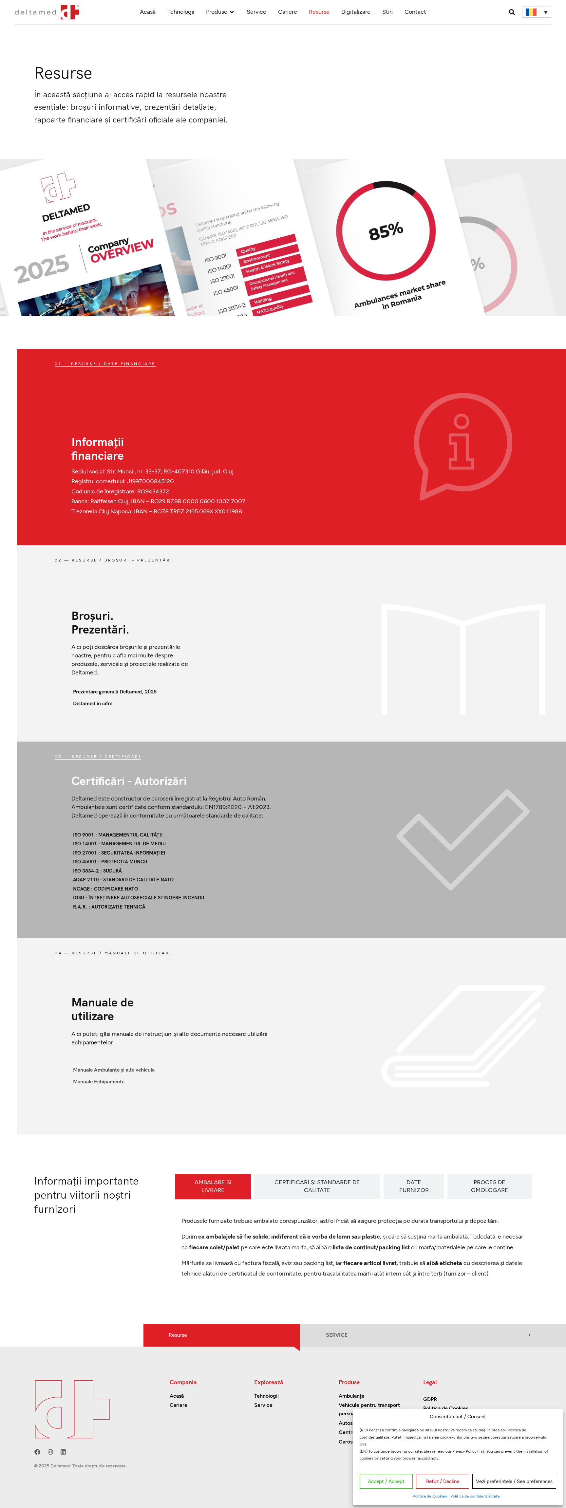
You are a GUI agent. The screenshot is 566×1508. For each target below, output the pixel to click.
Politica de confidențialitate (475, 1496)
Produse (216, 11)
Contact (415, 11)
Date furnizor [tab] (414, 1186)
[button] (511, 12)
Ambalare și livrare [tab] (213, 1186)
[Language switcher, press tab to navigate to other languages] (536, 12)
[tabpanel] (353, 1250)
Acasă (148, 11)
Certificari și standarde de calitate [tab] (317, 1186)
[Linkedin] (63, 1452)
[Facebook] (37, 1452)
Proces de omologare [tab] (489, 1186)
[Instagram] (50, 1452)
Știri (387, 11)
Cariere (287, 11)
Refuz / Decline (442, 1481)
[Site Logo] (47, 11)
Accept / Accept (386, 1481)
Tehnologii (180, 11)
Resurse (319, 11)
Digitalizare (355, 11)
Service (256, 11)
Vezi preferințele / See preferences (514, 1481)
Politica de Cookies (430, 1496)
